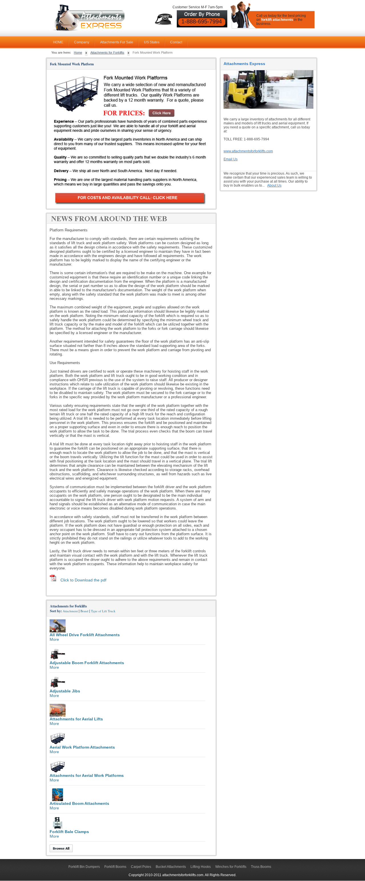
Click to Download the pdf (83, 580)
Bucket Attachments (171, 867)
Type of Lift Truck (103, 611)
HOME (58, 42)
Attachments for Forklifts (107, 52)
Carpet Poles (141, 867)
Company (81, 42)
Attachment (70, 611)
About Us (274, 185)
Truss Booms (261, 867)
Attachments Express (244, 63)
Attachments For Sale (116, 42)
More (54, 639)
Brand (84, 611)
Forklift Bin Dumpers (84, 867)
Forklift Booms (115, 867)
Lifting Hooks (200, 867)
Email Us (231, 159)
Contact (176, 42)
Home (78, 52)
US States (151, 42)
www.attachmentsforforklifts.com (248, 151)
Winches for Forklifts (230, 867)
